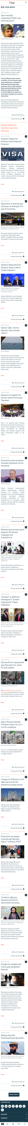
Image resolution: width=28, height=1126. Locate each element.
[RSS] (24, 1106)
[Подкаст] (2, 1109)
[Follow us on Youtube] (9, 1106)
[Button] (18, 115)
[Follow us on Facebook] (6, 1106)
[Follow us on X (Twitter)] (16, 1106)
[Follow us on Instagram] (13, 1106)
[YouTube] (13, 1124)
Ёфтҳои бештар (14, 1094)
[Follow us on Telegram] (20, 1106)
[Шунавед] (7, 1124)
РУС (19, 1124)
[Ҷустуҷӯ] (24, 1124)
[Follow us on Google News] (2, 1106)
